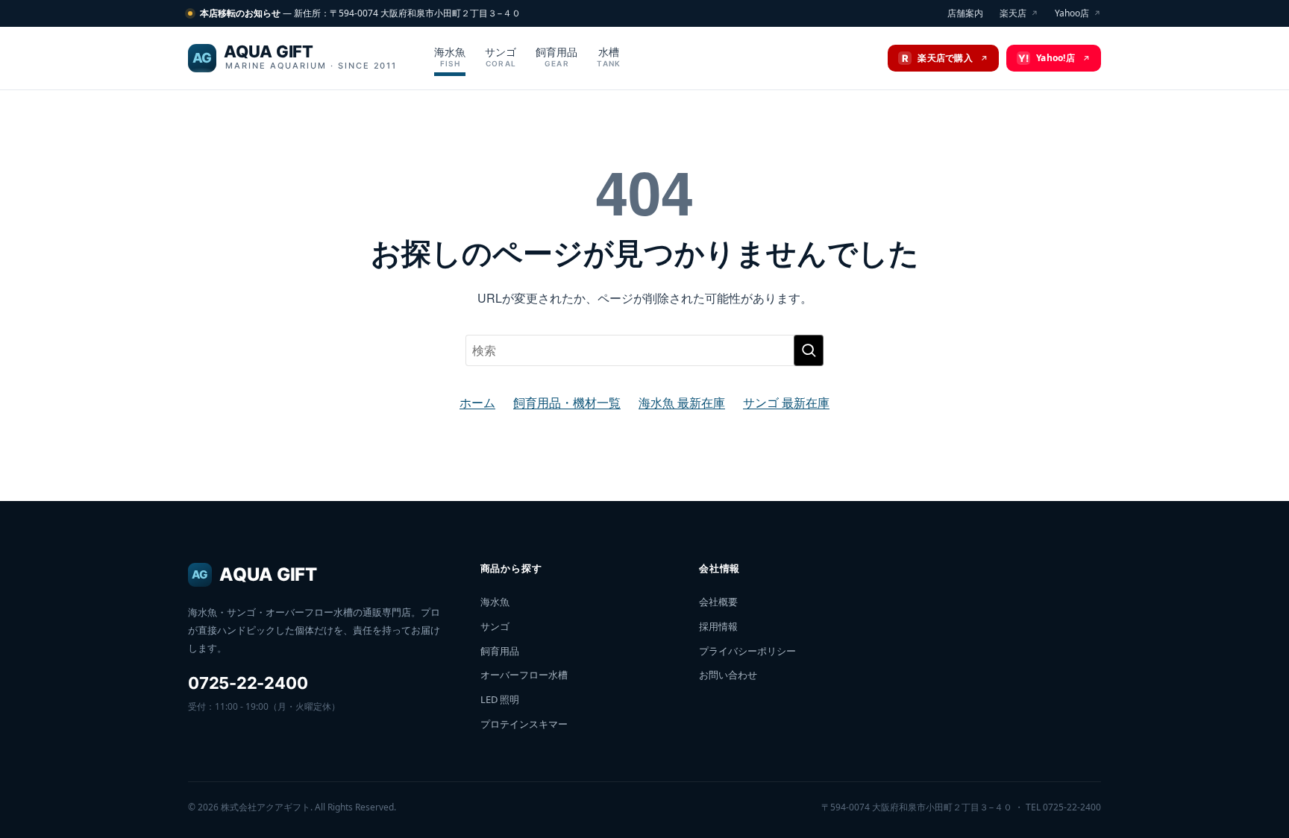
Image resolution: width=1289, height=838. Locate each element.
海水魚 (449, 57)
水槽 (609, 57)
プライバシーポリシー (747, 651)
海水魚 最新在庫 (682, 402)
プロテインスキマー (524, 724)
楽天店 (1019, 13)
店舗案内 (965, 13)
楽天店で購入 (945, 57)
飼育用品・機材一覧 (567, 402)
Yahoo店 (1078, 13)
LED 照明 (499, 699)
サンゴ (500, 57)
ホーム (477, 402)
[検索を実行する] (809, 350)
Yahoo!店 (1054, 57)
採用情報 (718, 626)
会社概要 (718, 601)
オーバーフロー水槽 (524, 674)
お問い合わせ (728, 674)
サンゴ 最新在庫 (786, 402)
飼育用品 (556, 57)
